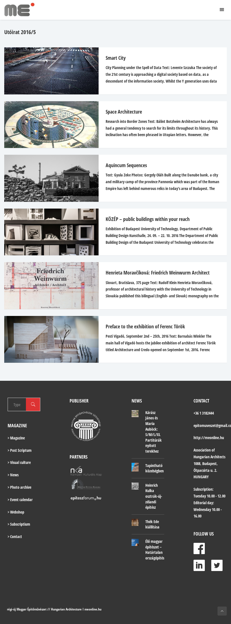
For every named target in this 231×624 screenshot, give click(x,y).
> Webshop (16, 512)
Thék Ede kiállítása (152, 524)
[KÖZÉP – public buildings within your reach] (48, 232)
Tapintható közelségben (154, 468)
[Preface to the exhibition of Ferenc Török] (48, 339)
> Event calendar (20, 499)
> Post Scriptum (20, 450)
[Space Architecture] (48, 124)
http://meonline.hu (209, 437)
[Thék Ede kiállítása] (135, 522)
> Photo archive (19, 487)
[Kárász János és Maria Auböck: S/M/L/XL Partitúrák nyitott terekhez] (135, 413)
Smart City (116, 57)
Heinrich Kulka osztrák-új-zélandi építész (153, 496)
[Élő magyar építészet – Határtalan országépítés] (135, 542)
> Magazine (16, 438)
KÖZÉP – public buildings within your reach (148, 219)
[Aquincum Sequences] (48, 178)
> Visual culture (19, 462)
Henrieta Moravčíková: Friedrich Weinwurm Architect (158, 272)
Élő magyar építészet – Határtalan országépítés (154, 550)
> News (13, 474)
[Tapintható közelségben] (135, 467)
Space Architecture (124, 111)
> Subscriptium (19, 524)
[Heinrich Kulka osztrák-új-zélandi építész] (135, 486)
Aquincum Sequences (126, 165)
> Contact (15, 536)
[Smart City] (48, 70)
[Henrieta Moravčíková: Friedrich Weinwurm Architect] (48, 285)
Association (202, 450)
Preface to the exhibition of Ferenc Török (145, 326)
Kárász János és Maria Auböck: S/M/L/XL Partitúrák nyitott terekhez (153, 432)
